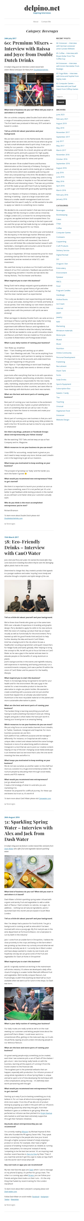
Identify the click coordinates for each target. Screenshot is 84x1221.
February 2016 (62, 195)
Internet (59, 308)
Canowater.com (45, 798)
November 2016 (62, 154)
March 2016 (61, 190)
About (35, 21)
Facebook (35, 1196)
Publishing (60, 362)
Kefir (58, 321)
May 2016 (60, 181)
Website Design (62, 419)
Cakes (58, 219)
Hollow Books (62, 299)
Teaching (60, 402)
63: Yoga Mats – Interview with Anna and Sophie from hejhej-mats (67, 76)
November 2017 (62, 132)
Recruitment (61, 366)
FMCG (58, 281)
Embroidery (61, 268)
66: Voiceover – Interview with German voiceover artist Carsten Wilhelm (66, 46)
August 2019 (61, 123)
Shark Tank (61, 371)
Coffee (59, 228)
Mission (25, 1131)
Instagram (44, 1196)
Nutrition (60, 348)
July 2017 (60, 141)
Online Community (64, 353)
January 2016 (61, 199)
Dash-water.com (10, 1191)
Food (58, 286)
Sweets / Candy (62, 393)
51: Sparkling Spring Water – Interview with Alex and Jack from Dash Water (28, 830)
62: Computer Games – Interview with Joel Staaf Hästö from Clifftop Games (67, 86)
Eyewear (59, 277)
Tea (58, 397)
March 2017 (61, 150)
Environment (61, 273)
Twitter (7, 1199)
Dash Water (8, 849)
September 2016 (63, 163)
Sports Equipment (63, 384)
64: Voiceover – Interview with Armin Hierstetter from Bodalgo (67, 66)
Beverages (10, 524)
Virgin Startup (46, 1113)
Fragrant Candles (63, 290)
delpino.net (42, 7)
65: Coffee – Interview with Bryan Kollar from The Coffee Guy (67, 56)
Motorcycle (60, 335)
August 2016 (61, 168)
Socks (58, 375)
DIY (57, 259)
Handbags (60, 295)
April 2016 (60, 186)
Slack (31, 1170)
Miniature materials (64, 330)
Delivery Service (62, 250)
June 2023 (60, 114)
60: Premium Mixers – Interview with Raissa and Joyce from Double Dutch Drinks (28, 51)
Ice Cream (60, 304)
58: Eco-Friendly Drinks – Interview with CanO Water (24, 547)
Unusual (59, 406)
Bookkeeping (61, 215)
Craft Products (62, 246)
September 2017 (63, 137)
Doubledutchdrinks (41, 69)
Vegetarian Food (63, 411)
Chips (58, 223)
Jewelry (59, 317)
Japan (58, 313)
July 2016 (60, 172)
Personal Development (65, 357)
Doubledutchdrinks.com (13, 518)
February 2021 (62, 119)
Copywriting (61, 241)
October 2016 (61, 159)
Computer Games (63, 232)
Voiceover (60, 415)
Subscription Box (63, 388)
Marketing (60, 326)
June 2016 (60, 177)
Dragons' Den (62, 264)
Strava (31, 1175)
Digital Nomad (62, 255)
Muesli (59, 339)
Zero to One (32, 1154)
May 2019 (60, 128)
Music (58, 344)
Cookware (60, 237)
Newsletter (15, 1199)
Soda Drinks (61, 379)
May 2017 (60, 146)
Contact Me (46, 21)
